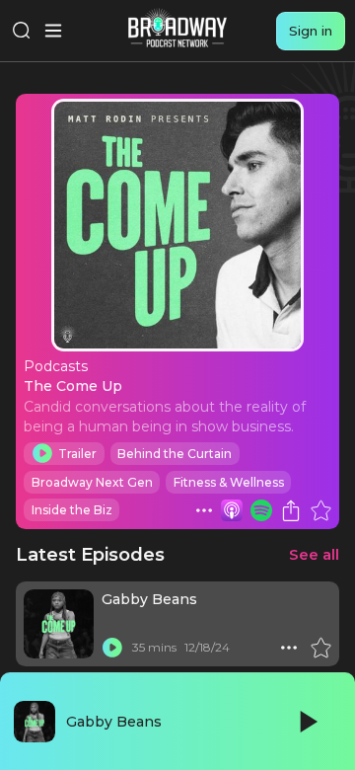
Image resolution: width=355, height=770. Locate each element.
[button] (204, 510)
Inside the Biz (72, 509)
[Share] (291, 510)
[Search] (22, 30)
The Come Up (73, 386)
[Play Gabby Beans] (112, 647)
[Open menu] (53, 30)
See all (314, 554)
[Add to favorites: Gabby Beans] (320, 647)
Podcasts (56, 366)
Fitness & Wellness (229, 482)
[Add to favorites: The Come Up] (320, 510)
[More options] (204, 510)
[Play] (306, 721)
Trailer (77, 453)
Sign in (310, 30)
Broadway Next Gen (92, 482)
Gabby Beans (149, 599)
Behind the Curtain (174, 453)
